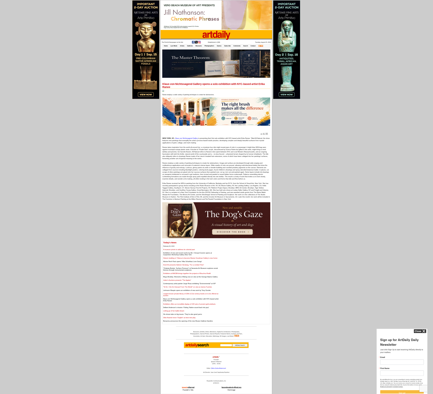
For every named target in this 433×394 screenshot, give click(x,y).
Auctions (233, 334)
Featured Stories (225, 334)
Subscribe (227, 46)
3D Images (223, 336)
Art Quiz (202, 336)
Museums (199, 46)
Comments (237, 46)
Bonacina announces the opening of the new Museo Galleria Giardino (188, 321)
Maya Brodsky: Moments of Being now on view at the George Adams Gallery (190, 277)
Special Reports (215, 334)
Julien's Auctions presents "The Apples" (177, 280)
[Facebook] (193, 43)
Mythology (216, 336)
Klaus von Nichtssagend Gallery (186, 138)
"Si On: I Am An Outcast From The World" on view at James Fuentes (187, 287)
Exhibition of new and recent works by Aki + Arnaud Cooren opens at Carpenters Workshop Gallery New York (187, 254)
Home (166, 46)
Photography (235, 332)
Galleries (190, 46)
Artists (182, 46)
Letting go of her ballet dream (173, 311)
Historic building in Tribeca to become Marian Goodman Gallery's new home (190, 258)
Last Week (173, 46)
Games (219, 46)
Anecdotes (196, 336)
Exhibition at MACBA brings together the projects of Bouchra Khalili (187, 273)
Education (209, 336)
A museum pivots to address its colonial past (179, 249)
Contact (253, 46)
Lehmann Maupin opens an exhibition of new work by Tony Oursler (187, 290)
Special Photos (204, 334)
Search (245, 46)
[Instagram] (199, 43)
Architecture (227, 332)
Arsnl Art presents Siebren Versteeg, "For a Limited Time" (183, 265)
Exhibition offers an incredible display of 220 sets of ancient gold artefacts (189, 304)
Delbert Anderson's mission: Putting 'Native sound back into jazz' (186, 307)
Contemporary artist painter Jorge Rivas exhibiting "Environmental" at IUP (189, 283)
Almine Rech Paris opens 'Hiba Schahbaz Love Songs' (182, 261)
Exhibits (202, 332)
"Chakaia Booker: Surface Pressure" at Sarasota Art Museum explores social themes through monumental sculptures (190, 269)
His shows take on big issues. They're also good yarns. (182, 314)
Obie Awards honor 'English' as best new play (179, 317)
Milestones (213, 332)
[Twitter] (196, 43)
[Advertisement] (244, 257)
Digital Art (220, 332)
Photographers (209, 46)
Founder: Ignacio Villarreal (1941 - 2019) (216, 361)
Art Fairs (239, 334)
